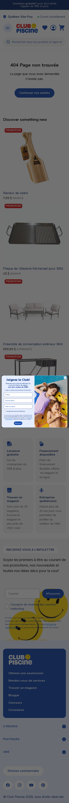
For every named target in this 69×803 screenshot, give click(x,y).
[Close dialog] (65, 377)
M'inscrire (18, 423)
